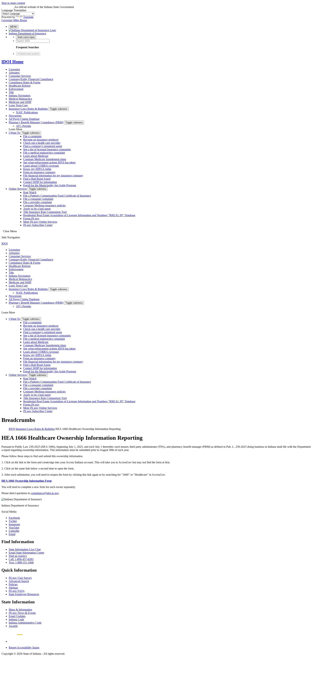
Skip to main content (13, 3)
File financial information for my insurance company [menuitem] (53, 175)
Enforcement (16, 89)
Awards (13, 625)
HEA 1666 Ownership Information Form (26, 480)
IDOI (4, 243)
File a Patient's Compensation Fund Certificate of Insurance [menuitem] (57, 195)
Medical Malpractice (20, 98)
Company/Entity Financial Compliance (31, 79)
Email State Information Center (26, 552)
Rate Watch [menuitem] (29, 192)
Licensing (14, 69)
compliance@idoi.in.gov (45, 493)
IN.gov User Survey (20, 577)
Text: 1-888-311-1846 (21, 562)
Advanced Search (19, 581)
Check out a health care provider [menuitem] (41, 142)
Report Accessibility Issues (24, 647)
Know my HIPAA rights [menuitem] (37, 169)
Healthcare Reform (19, 85)
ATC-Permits (23, 126)
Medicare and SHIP (20, 102)
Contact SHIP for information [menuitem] (40, 182)
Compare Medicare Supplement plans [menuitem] (44, 159)
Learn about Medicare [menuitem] (35, 155)
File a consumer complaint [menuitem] (38, 198)
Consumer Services (20, 75)
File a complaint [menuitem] (32, 136)
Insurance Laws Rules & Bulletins (28, 108)
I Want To (14, 132)
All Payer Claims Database (24, 118)
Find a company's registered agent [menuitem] (42, 146)
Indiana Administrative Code (25, 622)
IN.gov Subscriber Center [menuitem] (38, 225)
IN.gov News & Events (22, 612)
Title (11, 92)
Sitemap (13, 587)
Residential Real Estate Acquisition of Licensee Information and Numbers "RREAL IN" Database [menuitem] (79, 215)
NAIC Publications (27, 112)
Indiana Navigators (19, 95)
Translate (28, 17)
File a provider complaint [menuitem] (37, 202)
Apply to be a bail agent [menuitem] (37, 208)
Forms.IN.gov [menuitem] (31, 218)
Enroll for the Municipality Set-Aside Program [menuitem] (49, 185)
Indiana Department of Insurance (27, 33)
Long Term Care (18, 105)
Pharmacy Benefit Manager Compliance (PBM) (36, 122)
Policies (13, 584)
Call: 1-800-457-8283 (21, 559)
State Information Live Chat (25, 549)
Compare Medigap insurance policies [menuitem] (44, 205)
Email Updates (17, 616)
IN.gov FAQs (16, 590)
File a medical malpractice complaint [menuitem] (44, 152)
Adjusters (14, 72)
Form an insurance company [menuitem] (39, 172)
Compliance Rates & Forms (24, 82)
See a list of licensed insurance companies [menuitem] (47, 149)
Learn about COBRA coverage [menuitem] (41, 165)
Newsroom (15, 115)
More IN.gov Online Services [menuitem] (40, 221)
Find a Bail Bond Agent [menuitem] (37, 178)
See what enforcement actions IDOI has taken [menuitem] (49, 162)
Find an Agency (18, 555)
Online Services (18, 188)
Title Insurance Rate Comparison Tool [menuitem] (45, 212)
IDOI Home (12, 61)
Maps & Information (20, 609)
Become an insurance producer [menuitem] (41, 139)
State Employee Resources (24, 594)
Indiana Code (16, 619)
